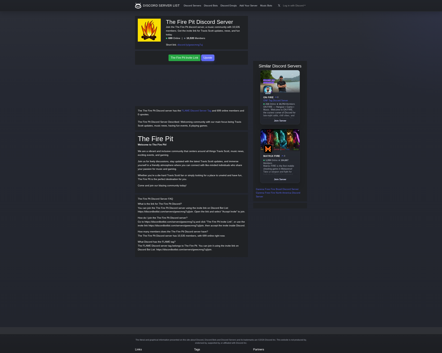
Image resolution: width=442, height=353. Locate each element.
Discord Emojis (228, 5)
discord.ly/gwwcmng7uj (190, 44)
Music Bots (266, 5)
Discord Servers (192, 5)
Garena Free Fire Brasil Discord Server (277, 189)
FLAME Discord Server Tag (196, 110)
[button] (294, 6)
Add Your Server (248, 5)
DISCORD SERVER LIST (161, 5)
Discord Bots (211, 5)
